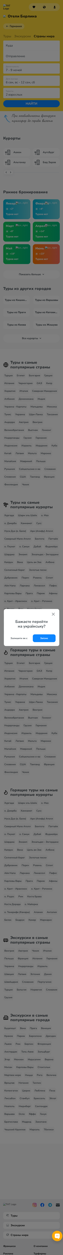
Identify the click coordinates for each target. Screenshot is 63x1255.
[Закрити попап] (53, 614)
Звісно (44, 638)
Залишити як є (18, 638)
